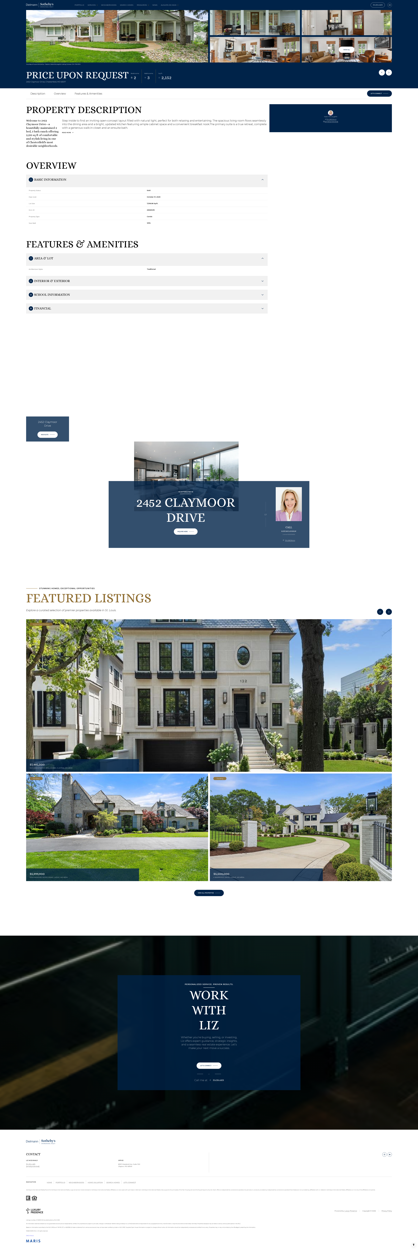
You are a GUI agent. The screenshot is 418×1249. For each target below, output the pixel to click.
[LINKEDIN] (390, 1154)
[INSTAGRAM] (384, 1154)
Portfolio (79, 5)
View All (346, 50)
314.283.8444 (331, 119)
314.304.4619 (218, 1080)
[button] (379, 93)
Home (49, 1182)
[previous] (380, 612)
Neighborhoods (108, 5)
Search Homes (126, 5)
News (154, 5)
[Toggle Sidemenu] (390, 5)
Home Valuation (95, 1182)
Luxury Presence (350, 1211)
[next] (389, 612)
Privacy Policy (387, 1211)
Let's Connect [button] (129, 1182)
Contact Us (378, 5)
